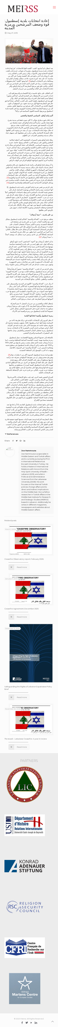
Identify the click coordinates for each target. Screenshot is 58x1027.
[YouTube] (31, 1022)
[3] (8, 183)
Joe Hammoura (28, 451)
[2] (8, 177)
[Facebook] (22, 1022)
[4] (40, 237)
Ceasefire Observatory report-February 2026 (24, 559)
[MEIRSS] (29, 7)
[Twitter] (27, 1022)
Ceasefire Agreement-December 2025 (21, 609)
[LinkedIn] (36, 1022)
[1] (29, 81)
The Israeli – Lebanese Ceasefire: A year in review (25, 739)
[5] (9, 355)
